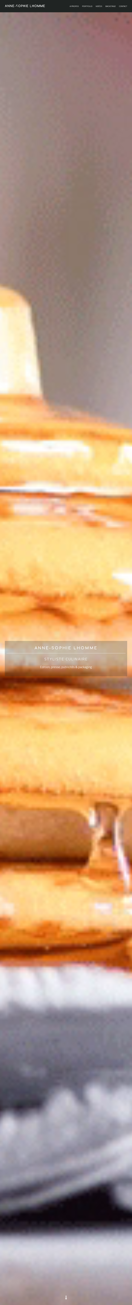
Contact (123, 6)
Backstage (110, 6)
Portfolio (87, 6)
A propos (74, 6)
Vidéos (99, 6)
